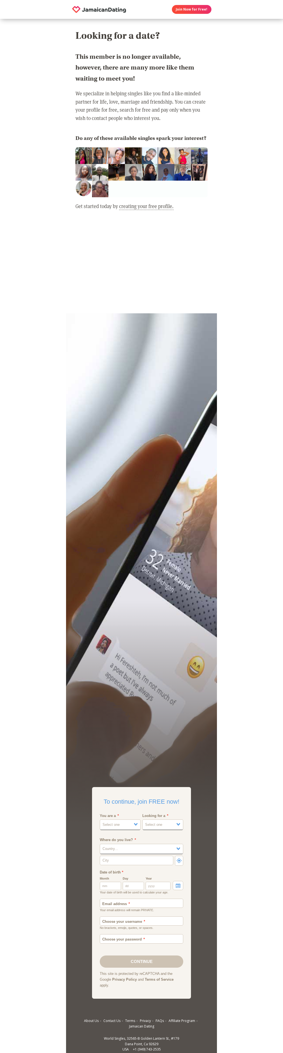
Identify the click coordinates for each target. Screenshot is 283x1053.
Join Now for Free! (191, 9)
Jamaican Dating (141, 1026)
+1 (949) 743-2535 (147, 1049)
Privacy (145, 1020)
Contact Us (111, 1020)
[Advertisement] (141, 265)
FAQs (160, 1020)
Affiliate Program (182, 1020)
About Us (91, 1020)
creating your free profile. (146, 206)
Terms (130, 1020)
